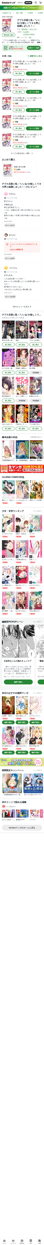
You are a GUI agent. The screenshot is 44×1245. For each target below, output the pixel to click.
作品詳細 (36, 372)
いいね (10, 225)
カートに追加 (34, 73)
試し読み (19, 73)
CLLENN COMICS (29, 34)
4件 (30, 37)
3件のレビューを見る (21, 306)
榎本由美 (25, 29)
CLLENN (26, 32)
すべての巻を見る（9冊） (21, 153)
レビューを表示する (16, 249)
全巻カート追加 (33, 48)
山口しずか (33, 29)
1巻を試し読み (8, 35)
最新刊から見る (36, 56)
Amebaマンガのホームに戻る (22, 827)
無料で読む (18, 682)
